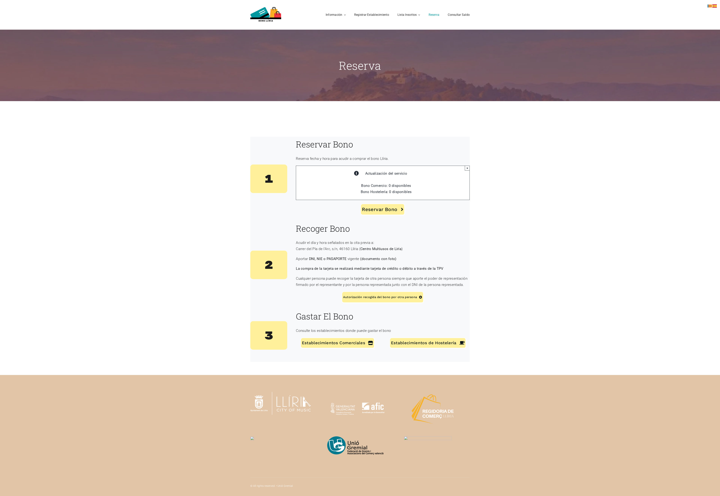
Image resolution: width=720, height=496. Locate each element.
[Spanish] (714, 6)
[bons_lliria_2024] (265, 9)
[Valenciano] (709, 6)
